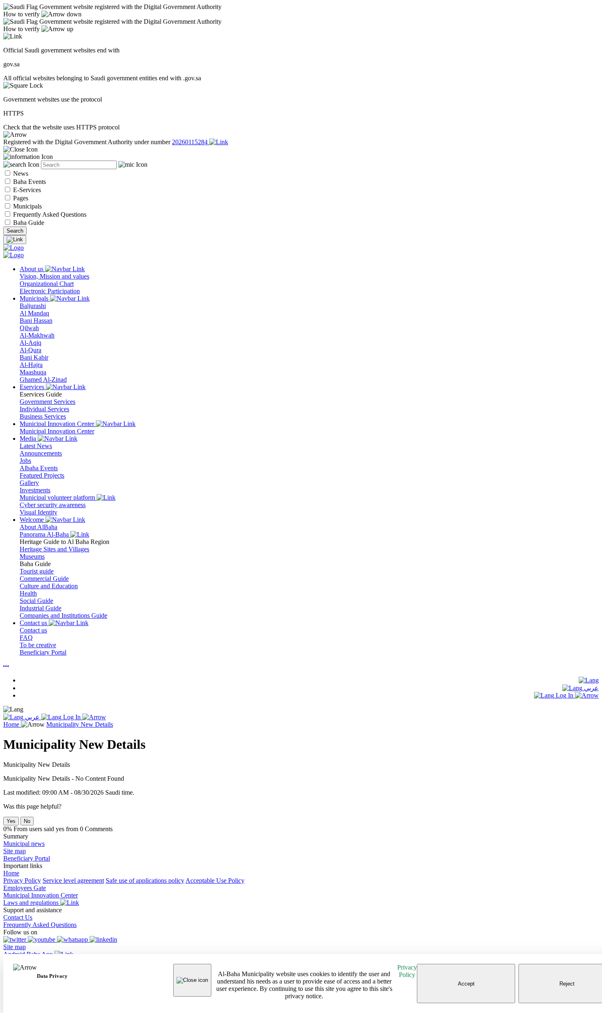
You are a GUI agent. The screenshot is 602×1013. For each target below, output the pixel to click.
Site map (14, 851)
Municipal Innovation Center (58, 423)
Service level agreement (73, 880)
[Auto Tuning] (6, 666)
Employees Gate (24, 887)
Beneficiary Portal (26, 858)
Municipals (26, 206)
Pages (19, 198)
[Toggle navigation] (14, 239)
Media (29, 438)
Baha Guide (27, 222)
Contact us (34, 622)
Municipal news (24, 843)
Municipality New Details (79, 724)
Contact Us (17, 917)
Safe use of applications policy (145, 880)
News (19, 173)
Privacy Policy (407, 971)
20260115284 (190, 141)
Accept (466, 984)
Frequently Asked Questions (48, 214)
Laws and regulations (31, 902)
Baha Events (28, 181)
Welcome (32, 519)
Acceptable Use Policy (215, 880)
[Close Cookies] (192, 980)
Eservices (33, 386)
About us (32, 268)
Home (12, 724)
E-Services (26, 189)
